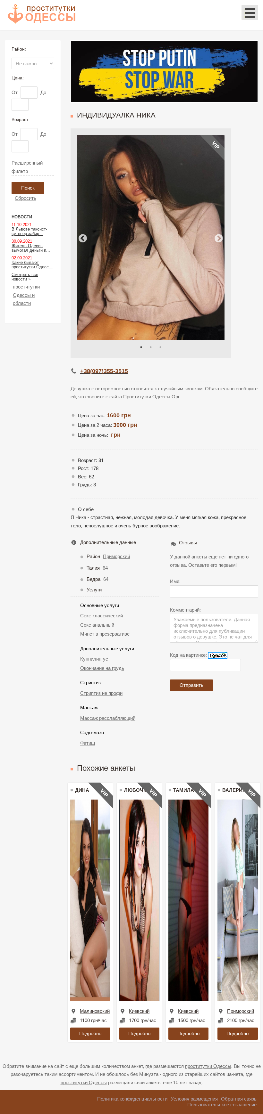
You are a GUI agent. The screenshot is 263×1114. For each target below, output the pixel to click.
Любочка (137, 790)
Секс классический (101, 615)
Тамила (183, 790)
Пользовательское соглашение (222, 1104)
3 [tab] (160, 347)
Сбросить (25, 198)
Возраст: (21, 119)
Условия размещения (194, 1099)
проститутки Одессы (208, 1066)
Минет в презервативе (105, 634)
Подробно (90, 1033)
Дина (82, 790)
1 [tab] (141, 347)
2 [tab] (151, 347)
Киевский (139, 1011)
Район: (19, 49)
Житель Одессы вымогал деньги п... (31, 248)
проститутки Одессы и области (26, 295)
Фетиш (87, 743)
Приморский (116, 556)
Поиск (28, 188)
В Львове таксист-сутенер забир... (29, 231)
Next (218, 238)
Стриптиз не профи (101, 693)
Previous (82, 238)
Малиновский (95, 1011)
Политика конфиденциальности (132, 1099)
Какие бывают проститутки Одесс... (32, 264)
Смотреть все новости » (25, 276)
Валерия (234, 790)
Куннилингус (94, 659)
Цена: (18, 78)
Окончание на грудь (102, 668)
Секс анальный (97, 625)
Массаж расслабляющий (107, 718)
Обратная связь (239, 1099)
